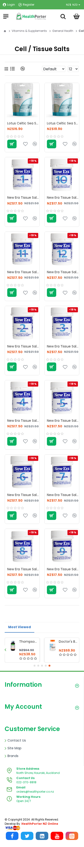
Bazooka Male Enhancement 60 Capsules (17, 641)
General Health (62, 31)
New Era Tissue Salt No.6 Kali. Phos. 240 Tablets (23, 495)
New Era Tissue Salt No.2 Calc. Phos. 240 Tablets (23, 346)
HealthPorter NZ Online (39, 824)
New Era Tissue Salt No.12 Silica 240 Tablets (63, 272)
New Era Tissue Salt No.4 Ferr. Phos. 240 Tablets (23, 420)
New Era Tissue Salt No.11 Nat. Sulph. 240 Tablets (23, 272)
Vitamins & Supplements (29, 31)
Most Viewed (19, 627)
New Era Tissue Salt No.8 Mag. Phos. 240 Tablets (23, 569)
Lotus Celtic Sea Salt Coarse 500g (23, 123)
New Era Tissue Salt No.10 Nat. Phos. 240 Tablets (63, 197)
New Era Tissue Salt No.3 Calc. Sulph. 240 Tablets (63, 346)
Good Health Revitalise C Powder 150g (57, 641)
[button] (5, 650)
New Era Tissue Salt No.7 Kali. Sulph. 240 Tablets (63, 495)
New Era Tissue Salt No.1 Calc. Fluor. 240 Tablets (23, 197)
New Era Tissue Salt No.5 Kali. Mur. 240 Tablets (63, 420)
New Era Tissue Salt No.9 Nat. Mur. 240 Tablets (63, 569)
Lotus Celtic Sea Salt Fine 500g (63, 123)
